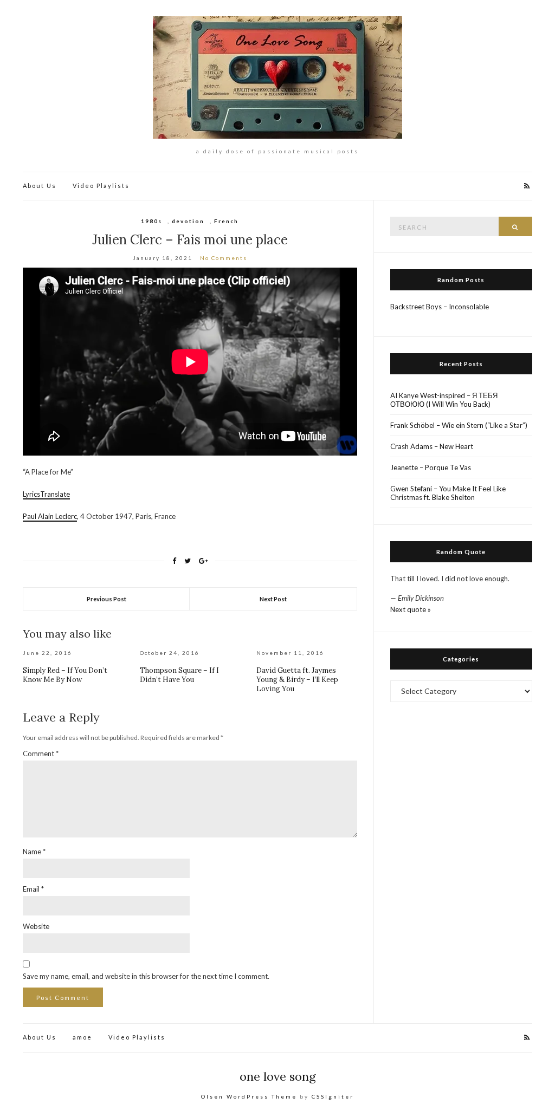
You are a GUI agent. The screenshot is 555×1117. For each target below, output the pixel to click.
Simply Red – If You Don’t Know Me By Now (65, 675)
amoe (82, 1037)
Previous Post (106, 598)
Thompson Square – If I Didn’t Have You (179, 675)
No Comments (223, 258)
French (226, 221)
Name (34, 851)
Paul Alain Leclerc (50, 516)
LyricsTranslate (46, 494)
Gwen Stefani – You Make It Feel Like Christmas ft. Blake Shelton (448, 493)
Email (33, 889)
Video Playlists (101, 185)
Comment (41, 753)
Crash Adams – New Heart (431, 446)
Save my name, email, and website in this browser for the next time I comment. (146, 976)
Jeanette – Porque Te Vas (430, 467)
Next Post (273, 598)
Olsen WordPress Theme (249, 1096)
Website (36, 926)
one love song (278, 1076)
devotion (188, 221)
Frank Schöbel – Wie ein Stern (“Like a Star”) (458, 425)
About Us (39, 185)
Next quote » (410, 609)
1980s (151, 221)
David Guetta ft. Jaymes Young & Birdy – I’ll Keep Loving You (297, 679)
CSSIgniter (333, 1096)
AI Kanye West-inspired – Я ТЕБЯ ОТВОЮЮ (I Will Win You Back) (444, 399)
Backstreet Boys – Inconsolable (439, 306)
